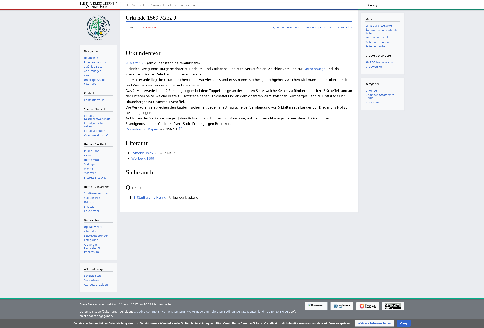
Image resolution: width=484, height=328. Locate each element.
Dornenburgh (315, 68)
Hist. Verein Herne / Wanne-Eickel (98, 5)
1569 (142, 63)
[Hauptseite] (98, 27)
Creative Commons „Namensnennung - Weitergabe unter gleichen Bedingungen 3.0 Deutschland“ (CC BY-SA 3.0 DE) (211, 311)
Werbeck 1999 (142, 158)
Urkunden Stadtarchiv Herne (379, 96)
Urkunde (371, 90)
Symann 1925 (142, 153)
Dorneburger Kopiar (142, 129)
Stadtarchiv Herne (151, 197)
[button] (374, 323)
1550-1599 (372, 102)
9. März (132, 63)
